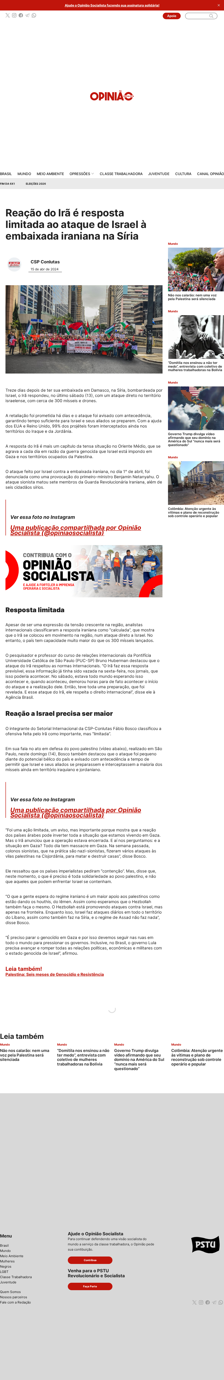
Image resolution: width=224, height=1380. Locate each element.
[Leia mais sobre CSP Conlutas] (15, 264)
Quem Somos (10, 1292)
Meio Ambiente (50, 174)
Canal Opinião (210, 174)
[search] (211, 15)
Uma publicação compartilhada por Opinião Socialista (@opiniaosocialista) (75, 530)
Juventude (159, 174)
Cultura (183, 174)
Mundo (24, 174)
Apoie (171, 16)
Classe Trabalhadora (121, 174)
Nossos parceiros (13, 1297)
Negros (5, 1266)
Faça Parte (90, 1286)
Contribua (90, 1260)
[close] (218, 5)
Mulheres (7, 1261)
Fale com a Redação (15, 1302)
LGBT (4, 1272)
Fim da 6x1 (7, 183)
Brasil (6, 174)
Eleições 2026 (36, 183)
